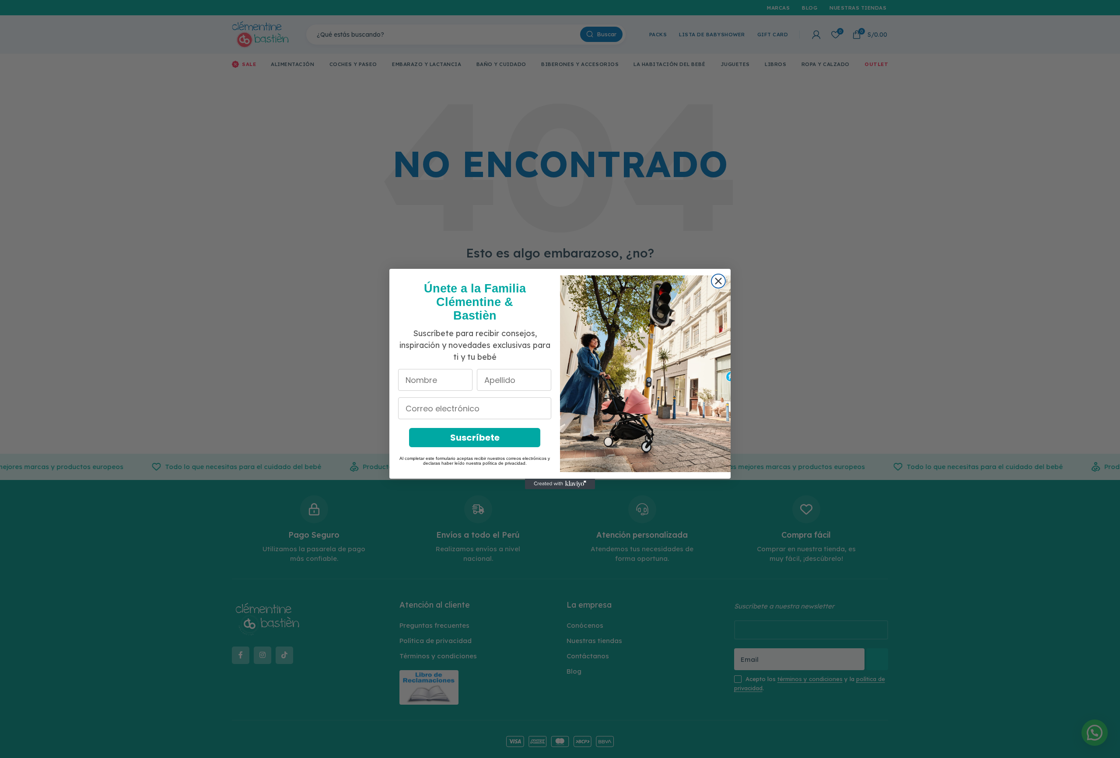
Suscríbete (475, 437)
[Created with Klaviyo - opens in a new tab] (560, 484)
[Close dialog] (718, 281)
